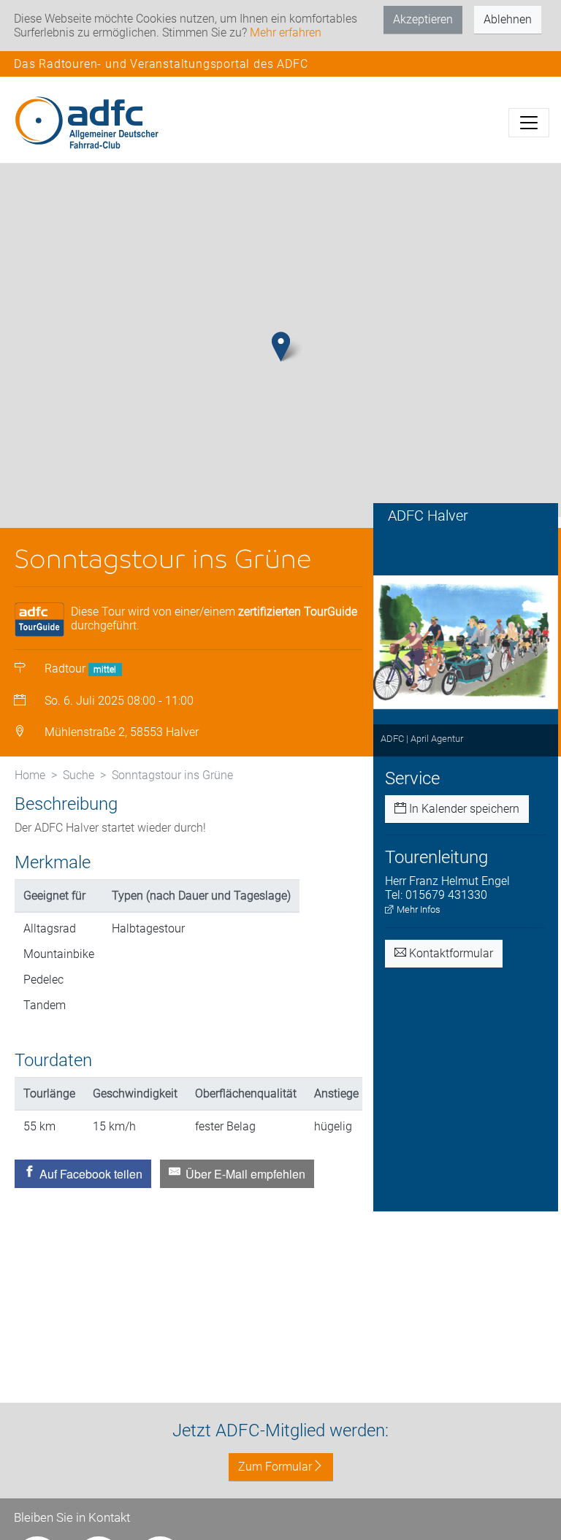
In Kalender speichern (462, 809)
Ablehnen (508, 19)
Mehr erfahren (285, 32)
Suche (78, 775)
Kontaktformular (449, 953)
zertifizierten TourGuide (297, 611)
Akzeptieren (423, 19)
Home (30, 775)
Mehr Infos (417, 909)
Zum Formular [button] (275, 1467)
